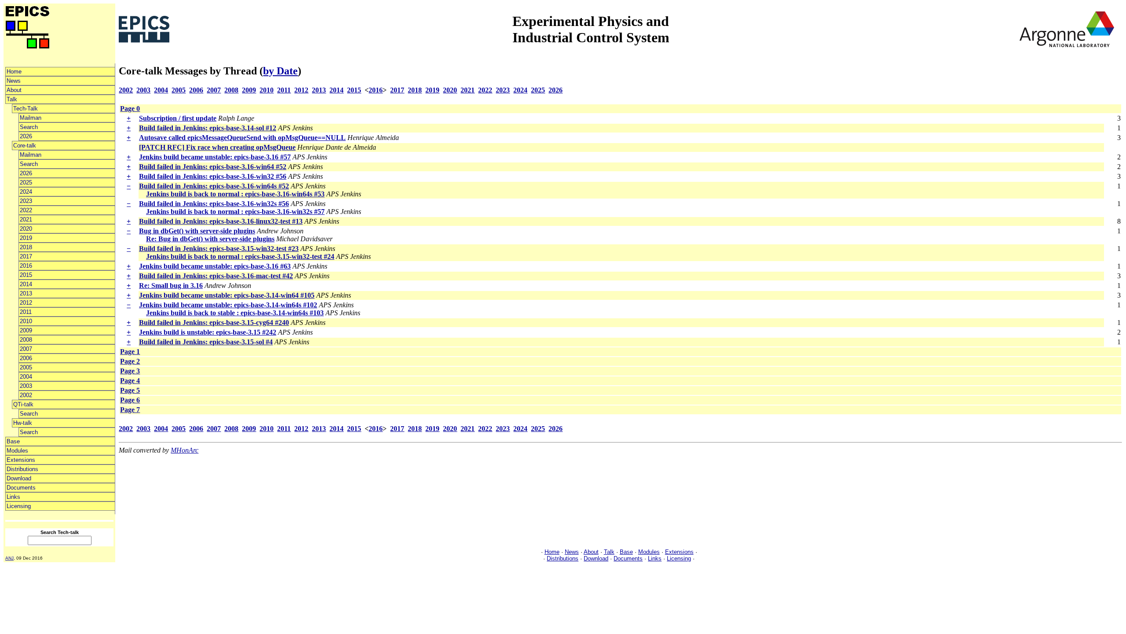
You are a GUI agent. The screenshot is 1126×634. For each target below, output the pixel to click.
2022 (26, 210)
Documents (21, 487)
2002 (26, 395)
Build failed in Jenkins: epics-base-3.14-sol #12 (207, 128)
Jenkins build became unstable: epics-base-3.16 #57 (215, 157)
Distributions (22, 469)
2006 (26, 358)
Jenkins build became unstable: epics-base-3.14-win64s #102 (228, 305)
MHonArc (184, 450)
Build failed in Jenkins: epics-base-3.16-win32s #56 (214, 203)
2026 (26, 136)
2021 (26, 219)
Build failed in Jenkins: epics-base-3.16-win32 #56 (212, 176)
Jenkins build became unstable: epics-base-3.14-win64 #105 (226, 295)
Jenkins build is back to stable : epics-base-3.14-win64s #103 (235, 313)
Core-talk (24, 145)
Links (13, 497)
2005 (26, 367)
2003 (26, 386)
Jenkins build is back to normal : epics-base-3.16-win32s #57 (235, 211)
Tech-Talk (25, 108)
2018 (26, 247)
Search (29, 127)
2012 (26, 302)
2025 (26, 182)
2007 (26, 349)
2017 (26, 256)
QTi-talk (23, 404)
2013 (26, 293)
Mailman (30, 117)
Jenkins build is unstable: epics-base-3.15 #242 (207, 332)
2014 (26, 284)
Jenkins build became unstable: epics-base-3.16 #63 (215, 266)
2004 (26, 376)
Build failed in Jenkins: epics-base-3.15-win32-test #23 (219, 248)
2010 (26, 321)
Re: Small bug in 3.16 (171, 285)
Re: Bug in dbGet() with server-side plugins (210, 239)
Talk (12, 99)
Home (14, 71)
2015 (26, 275)
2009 (26, 330)
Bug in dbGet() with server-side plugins (197, 231)
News (14, 80)
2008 (26, 339)
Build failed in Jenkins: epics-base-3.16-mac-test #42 (216, 276)
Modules (17, 450)
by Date (280, 71)
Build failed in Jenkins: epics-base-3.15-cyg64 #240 (214, 322)
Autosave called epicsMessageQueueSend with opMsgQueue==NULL (242, 137)
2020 (26, 228)
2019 (26, 238)
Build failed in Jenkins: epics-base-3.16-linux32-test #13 (221, 221)
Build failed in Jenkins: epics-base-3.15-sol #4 (206, 342)
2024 (26, 191)
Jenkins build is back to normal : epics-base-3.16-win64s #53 (235, 194)
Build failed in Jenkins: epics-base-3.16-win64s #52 (214, 186)
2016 (26, 265)
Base (13, 441)
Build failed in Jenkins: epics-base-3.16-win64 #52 (212, 166)
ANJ (9, 558)
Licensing (19, 506)
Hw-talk (22, 423)
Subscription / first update (177, 118)
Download (19, 478)
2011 (26, 312)
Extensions (21, 460)
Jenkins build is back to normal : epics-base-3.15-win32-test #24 (240, 256)
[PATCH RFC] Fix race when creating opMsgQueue (217, 147)
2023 (26, 201)
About (14, 90)
